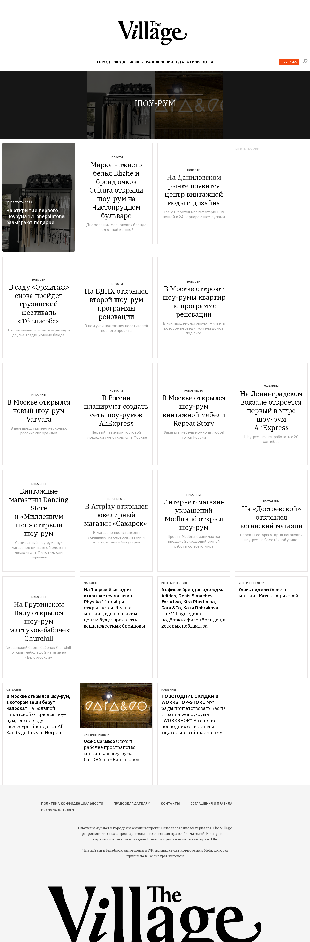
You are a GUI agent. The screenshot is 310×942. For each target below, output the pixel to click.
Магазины (38, 394)
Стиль (193, 62)
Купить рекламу (247, 149)
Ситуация (13, 689)
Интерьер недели (174, 583)
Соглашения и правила (211, 803)
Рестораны (271, 501)
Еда (180, 62)
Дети (207, 62)
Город (103, 62)
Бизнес (135, 62)
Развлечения (159, 62)
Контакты (170, 803)
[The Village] (155, 34)
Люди (119, 62)
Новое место (193, 390)
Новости (116, 157)
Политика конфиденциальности (72, 803)
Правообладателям (132, 803)
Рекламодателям (57, 810)
